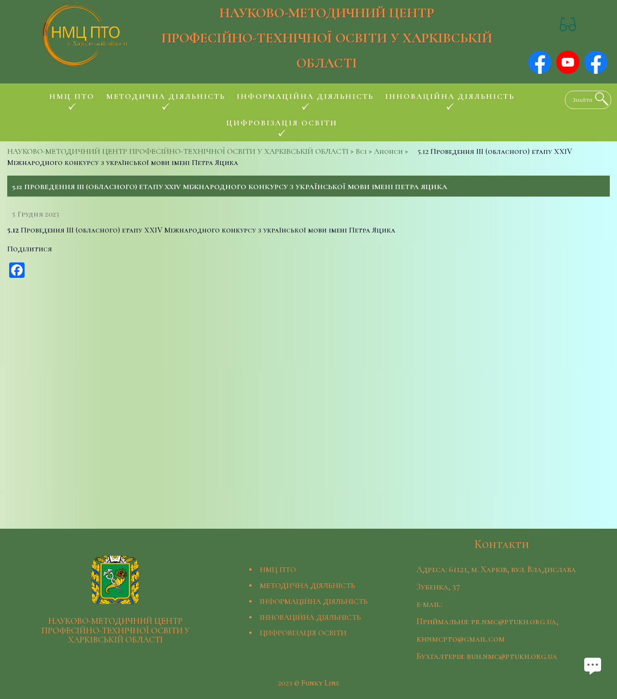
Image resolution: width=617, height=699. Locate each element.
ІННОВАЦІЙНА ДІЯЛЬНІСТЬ (310, 617)
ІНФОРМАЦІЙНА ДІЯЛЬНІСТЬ (314, 601)
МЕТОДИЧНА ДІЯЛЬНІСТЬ (307, 585)
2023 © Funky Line (308, 683)
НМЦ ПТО (278, 570)
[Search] (599, 99)
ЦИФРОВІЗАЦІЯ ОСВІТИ (303, 633)
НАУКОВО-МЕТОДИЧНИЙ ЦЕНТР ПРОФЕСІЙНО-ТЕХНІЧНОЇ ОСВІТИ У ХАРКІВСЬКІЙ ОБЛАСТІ (326, 37)
